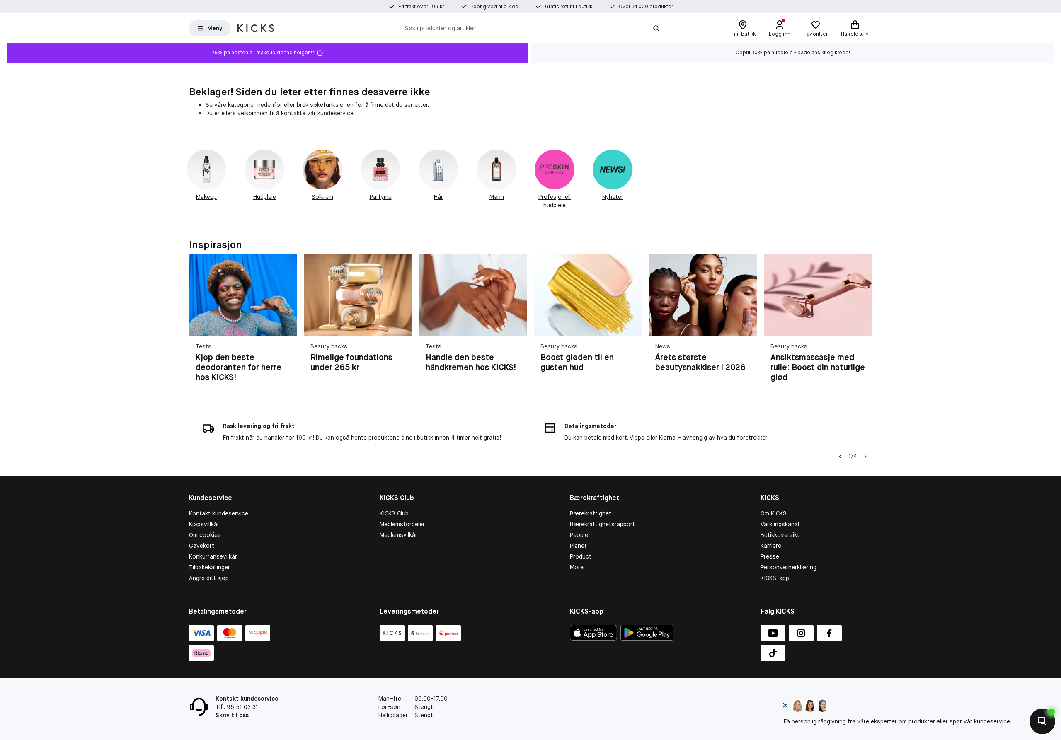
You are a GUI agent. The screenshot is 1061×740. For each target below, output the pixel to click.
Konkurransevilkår (213, 556)
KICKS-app (775, 578)
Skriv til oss (232, 715)
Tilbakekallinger (209, 567)
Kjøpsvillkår (204, 524)
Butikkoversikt (780, 535)
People (579, 535)
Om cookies (205, 535)
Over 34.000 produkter (646, 6)
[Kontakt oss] (1042, 721)
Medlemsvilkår (398, 535)
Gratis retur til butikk (568, 6)
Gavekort (201, 545)
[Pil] (862, 323)
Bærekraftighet (590, 513)
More (577, 567)
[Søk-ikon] (656, 28)
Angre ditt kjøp (209, 578)
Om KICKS (774, 513)
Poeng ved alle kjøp (494, 6)
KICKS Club (394, 513)
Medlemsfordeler (402, 524)
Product (580, 556)
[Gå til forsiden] (255, 28)
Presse (770, 556)
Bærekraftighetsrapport (602, 524)
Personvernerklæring (788, 567)
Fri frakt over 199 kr (421, 6)
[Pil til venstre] (840, 456)
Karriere (771, 545)
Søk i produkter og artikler (440, 27)
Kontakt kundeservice (218, 513)
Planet (578, 545)
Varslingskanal (780, 524)
